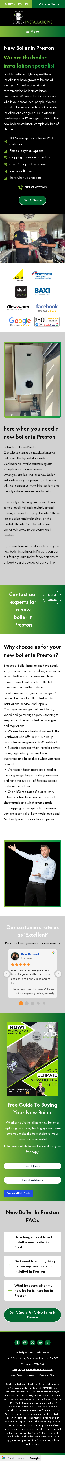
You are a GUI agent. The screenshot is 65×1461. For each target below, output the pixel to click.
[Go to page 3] (38, 1003)
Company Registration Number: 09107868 (33, 1369)
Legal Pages (16, 1374)
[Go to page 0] (21, 1003)
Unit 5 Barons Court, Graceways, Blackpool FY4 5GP (32, 1358)
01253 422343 (36, 187)
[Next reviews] (58, 974)
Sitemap (30, 1374)
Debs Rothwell (30, 954)
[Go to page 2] (32, 1003)
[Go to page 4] (44, 1003)
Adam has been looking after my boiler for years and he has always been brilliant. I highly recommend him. (31, 977)
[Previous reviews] (7, 974)
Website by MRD (46, 1374)
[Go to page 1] (27, 1003)
